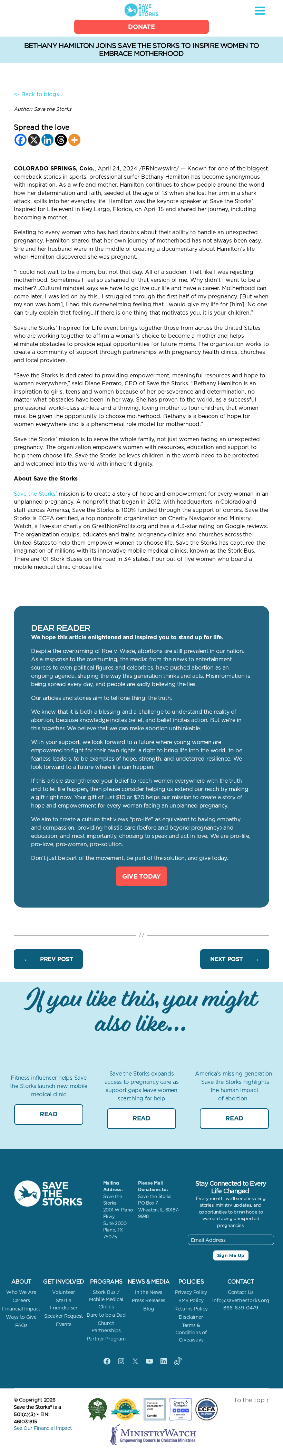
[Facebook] (20, 140)
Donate (141, 26)
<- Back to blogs (36, 94)
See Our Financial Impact (43, 1428)
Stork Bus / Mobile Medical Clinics (106, 1299)
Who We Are (21, 1292)
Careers (21, 1300)
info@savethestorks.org (240, 1300)
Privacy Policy (191, 1292)
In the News (148, 1292)
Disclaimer (191, 1317)
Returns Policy (191, 1309)
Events (63, 1324)
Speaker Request (63, 1316)
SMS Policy (191, 1300)
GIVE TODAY (141, 876)
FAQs (21, 1325)
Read (49, 1114)
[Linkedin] (47, 140)
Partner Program (106, 1339)
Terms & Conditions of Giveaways (191, 1333)
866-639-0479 (240, 1307)
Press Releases (148, 1300)
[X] (34, 140)
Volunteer (63, 1292)
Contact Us (241, 1292)
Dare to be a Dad (106, 1315)
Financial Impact (21, 1309)
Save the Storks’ (35, 494)
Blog (148, 1309)
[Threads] (61, 140)
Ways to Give (21, 1317)
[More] (74, 140)
